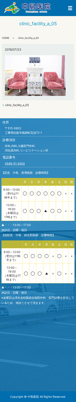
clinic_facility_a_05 (17, 105)
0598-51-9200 (15, 163)
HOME (5, 37)
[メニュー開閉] (70, 8)
